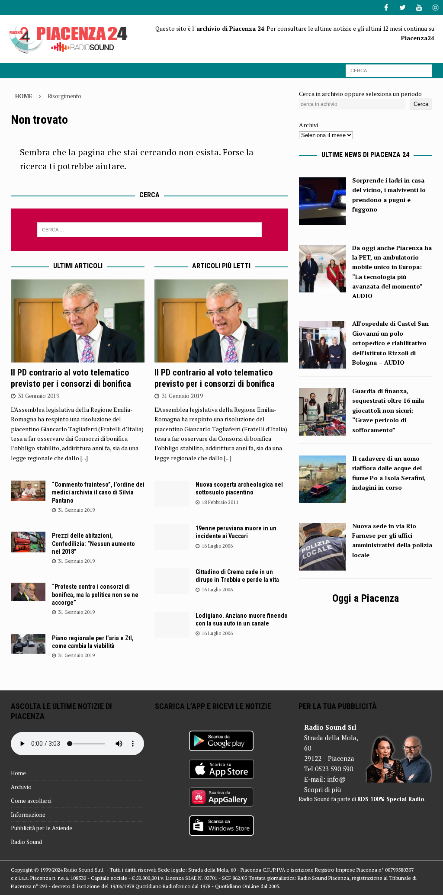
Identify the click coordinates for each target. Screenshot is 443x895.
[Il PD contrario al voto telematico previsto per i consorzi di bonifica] (77, 320)
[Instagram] (435, 7)
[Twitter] (402, 7)
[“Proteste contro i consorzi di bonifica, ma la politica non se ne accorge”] (28, 592)
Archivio (21, 787)
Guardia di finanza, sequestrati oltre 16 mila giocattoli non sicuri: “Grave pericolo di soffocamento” (388, 410)
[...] (84, 458)
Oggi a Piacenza (365, 598)
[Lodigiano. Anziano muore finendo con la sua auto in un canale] (171, 625)
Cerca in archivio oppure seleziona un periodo (360, 94)
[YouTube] (419, 7)
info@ (336, 779)
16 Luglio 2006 (217, 546)
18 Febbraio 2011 (220, 502)
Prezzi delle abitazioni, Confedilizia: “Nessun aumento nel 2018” (93, 543)
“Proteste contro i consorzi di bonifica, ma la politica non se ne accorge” (95, 594)
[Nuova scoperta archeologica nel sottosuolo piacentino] (171, 494)
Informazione (28, 814)
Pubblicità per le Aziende (41, 828)
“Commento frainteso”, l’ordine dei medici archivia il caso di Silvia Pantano (98, 492)
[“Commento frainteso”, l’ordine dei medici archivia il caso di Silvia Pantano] (28, 491)
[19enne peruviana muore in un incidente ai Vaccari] (171, 537)
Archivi (308, 125)
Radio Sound (26, 842)
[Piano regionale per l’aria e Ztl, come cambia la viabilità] (28, 644)
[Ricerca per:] (389, 70)
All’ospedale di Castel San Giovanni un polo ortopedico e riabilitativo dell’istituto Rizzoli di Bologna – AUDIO (390, 342)
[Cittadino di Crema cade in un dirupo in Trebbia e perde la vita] (171, 581)
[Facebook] (386, 7)
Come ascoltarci (31, 801)
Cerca (421, 104)
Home (18, 773)
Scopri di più (322, 789)
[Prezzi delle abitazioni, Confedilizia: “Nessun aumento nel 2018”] (28, 542)
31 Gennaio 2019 (38, 396)
